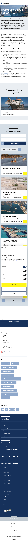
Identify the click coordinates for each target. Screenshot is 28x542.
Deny (14, 293)
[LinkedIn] (10, 409)
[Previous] (3, 300)
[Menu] (26, 2)
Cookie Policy (19, 260)
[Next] (23, 300)
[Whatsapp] (13, 409)
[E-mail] (17, 409)
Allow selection (14, 289)
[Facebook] (2, 409)
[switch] (25, 271)
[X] (6, 409)
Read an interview (5, 73)
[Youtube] (6, 456)
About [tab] (23, 251)
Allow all (14, 284)
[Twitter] (17, 456)
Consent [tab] (5, 251)
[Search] (24, 135)
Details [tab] (14, 251)
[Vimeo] (2, 456)
